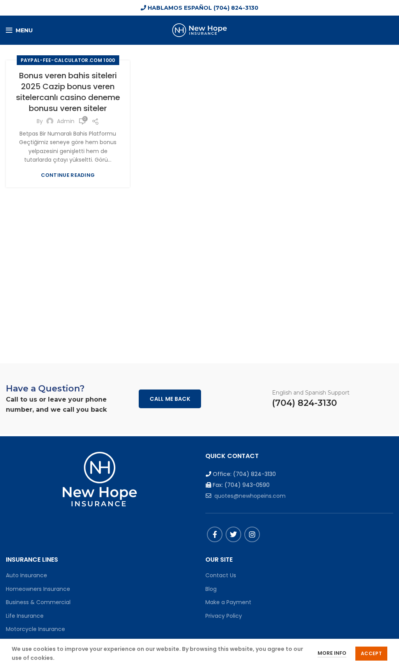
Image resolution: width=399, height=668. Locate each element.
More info (332, 653)
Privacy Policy (223, 616)
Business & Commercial (38, 602)
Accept (371, 653)
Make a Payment (228, 602)
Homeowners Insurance (38, 589)
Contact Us (220, 575)
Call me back (170, 399)
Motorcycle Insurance (35, 629)
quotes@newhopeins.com (250, 496)
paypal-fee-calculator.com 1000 (68, 60)
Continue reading (68, 175)
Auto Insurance (26, 575)
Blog (211, 589)
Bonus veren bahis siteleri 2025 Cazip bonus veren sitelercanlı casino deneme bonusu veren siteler (68, 92)
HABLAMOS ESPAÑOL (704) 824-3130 (202, 7)
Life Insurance (25, 616)
